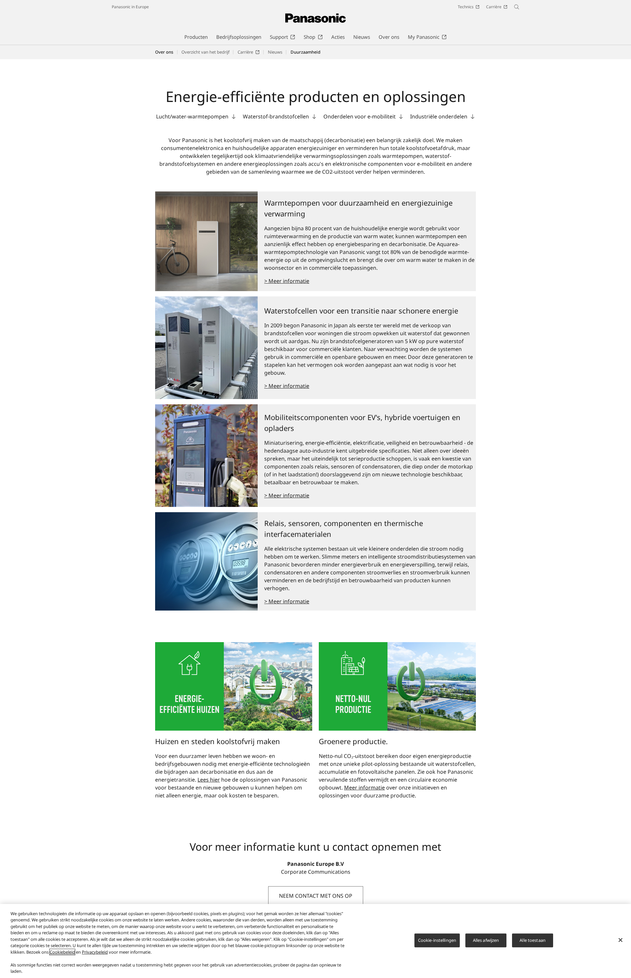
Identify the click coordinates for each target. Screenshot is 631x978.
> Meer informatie (286, 281)
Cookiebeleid (62, 952)
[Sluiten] (620, 940)
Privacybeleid (95, 952)
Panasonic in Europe (130, 7)
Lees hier (209, 779)
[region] (315, 941)
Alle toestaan (533, 940)
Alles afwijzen (486, 940)
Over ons (164, 52)
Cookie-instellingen (437, 940)
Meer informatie (364, 787)
